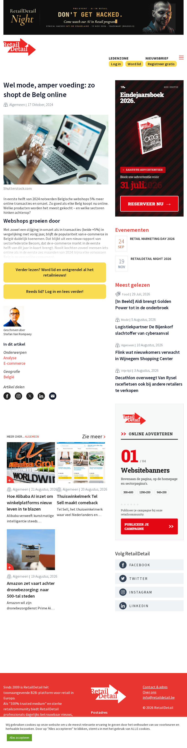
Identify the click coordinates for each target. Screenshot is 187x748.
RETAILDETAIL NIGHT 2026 (151, 258)
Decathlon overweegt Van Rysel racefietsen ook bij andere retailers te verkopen (148, 384)
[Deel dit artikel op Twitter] (30, 396)
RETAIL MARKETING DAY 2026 (152, 238)
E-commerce (14, 363)
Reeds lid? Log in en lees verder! (54, 291)
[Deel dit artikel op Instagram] (18, 396)
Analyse (9, 357)
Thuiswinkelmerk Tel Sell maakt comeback (77, 499)
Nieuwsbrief (156, 58)
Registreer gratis (161, 64)
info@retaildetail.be (159, 697)
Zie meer (92, 436)
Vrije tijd (126, 371)
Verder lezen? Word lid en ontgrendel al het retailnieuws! (55, 272)
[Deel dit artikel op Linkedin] (41, 396)
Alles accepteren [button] (19, 738)
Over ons (149, 692)
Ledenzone (119, 58)
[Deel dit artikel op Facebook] (7, 396)
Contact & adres (155, 687)
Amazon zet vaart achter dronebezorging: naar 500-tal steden (31, 589)
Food (125, 294)
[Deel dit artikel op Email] (52, 396)
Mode (125, 320)
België (8, 376)
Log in (116, 64)
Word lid (134, 64)
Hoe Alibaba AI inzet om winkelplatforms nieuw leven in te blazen (30, 502)
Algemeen (17, 104)
